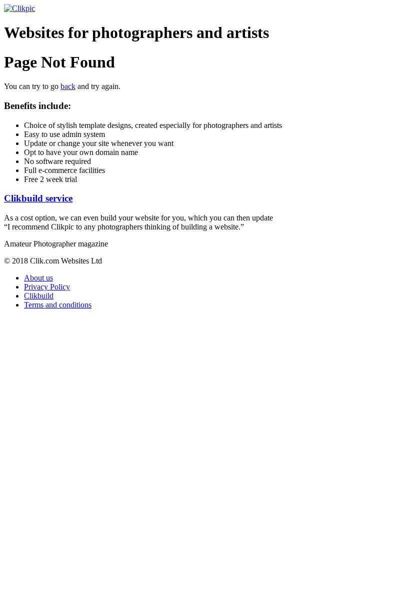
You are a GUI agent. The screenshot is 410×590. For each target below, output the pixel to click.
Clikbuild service (38, 198)
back (68, 86)
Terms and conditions (58, 304)
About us (38, 278)
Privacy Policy (47, 286)
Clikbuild (39, 296)
